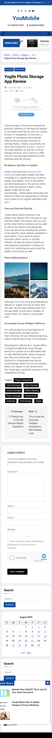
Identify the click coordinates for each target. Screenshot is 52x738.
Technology (25, 401)
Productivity (30, 395)
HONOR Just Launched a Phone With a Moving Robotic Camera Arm (25, 3)
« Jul (22, 652)
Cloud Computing (23, 380)
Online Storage (13, 390)
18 (45, 636)
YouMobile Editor (14, 87)
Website (11, 529)
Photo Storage (13, 395)
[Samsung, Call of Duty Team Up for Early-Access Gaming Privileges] (31, 45)
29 (26, 645)
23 (32, 641)
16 (32, 636)
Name (11, 506)
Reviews (9, 69)
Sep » (29, 652)
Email (10, 517)
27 (13, 645)
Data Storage (31, 385)
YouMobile (26, 18)
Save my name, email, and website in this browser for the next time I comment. (25, 544)
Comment (12, 471)
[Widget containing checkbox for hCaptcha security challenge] (26, 557)
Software (19, 69)
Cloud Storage (13, 385)
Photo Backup (32, 390)
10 (38, 631)
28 (19, 645)
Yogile (38, 146)
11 (45, 631)
